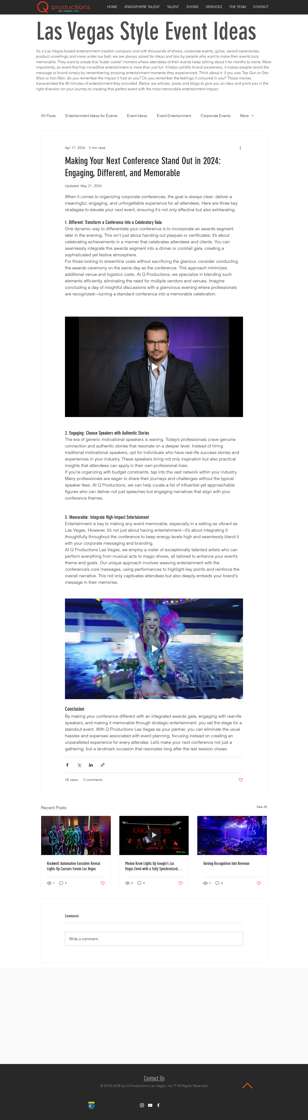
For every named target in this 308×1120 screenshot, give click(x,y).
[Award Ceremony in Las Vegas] (232, 835)
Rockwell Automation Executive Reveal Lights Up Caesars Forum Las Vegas (73, 866)
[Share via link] (102, 765)
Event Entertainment (174, 115)
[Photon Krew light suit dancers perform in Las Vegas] (154, 835)
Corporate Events (216, 115)
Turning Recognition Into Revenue (226, 863)
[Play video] (154, 367)
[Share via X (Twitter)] (79, 765)
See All (262, 807)
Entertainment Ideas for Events (91, 115)
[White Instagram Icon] (142, 1105)
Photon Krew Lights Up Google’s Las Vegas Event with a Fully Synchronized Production (151, 866)
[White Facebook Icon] (158, 1105)
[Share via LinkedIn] (91, 765)
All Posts (48, 115)
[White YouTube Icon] (150, 1105)
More (244, 115)
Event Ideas (137, 115)
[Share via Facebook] (67, 765)
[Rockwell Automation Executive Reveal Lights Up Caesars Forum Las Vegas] (76, 835)
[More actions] (240, 148)
